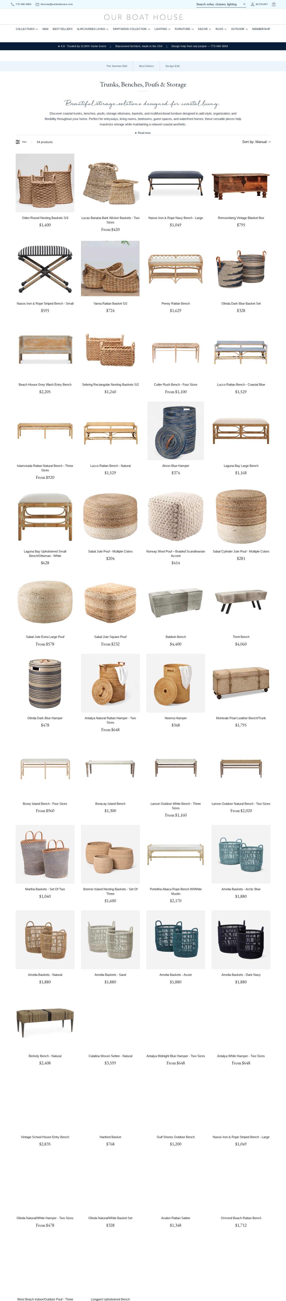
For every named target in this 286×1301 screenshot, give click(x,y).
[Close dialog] (221, 610)
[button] (102, 647)
